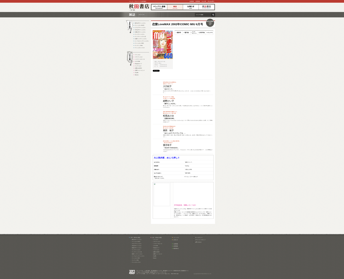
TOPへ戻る (132, 10)
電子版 (186, 32)
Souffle (136, 72)
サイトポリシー (199, 237)
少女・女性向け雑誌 (157, 237)
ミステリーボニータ (140, 59)
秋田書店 (139, 7)
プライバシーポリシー (200, 239)
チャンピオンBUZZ (139, 25)
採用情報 (198, 1)
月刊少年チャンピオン (140, 29)
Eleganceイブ (138, 63)
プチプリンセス (139, 57)
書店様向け (176, 248)
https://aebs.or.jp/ (174, 273)
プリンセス (137, 54)
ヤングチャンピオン (140, 34)
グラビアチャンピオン (140, 27)
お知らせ (191, 7)
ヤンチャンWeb (139, 45)
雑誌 (175, 7)
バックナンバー (194, 32)
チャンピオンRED (139, 43)
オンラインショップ (206, 7)
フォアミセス (138, 66)
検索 (213, 14)
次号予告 (202, 32)
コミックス (159, 7)
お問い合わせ (198, 242)
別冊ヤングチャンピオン (141, 38)
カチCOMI (137, 61)
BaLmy (136, 75)
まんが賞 (204, 1)
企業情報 (191, 1)
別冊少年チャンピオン (140, 32)
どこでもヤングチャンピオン (142, 41)
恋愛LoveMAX (138, 68)
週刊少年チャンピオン (140, 23)
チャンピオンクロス (140, 47)
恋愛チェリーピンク (140, 70)
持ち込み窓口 (211, 1)
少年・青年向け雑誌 (135, 237)
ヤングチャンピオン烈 (140, 36)
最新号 (178, 32)
